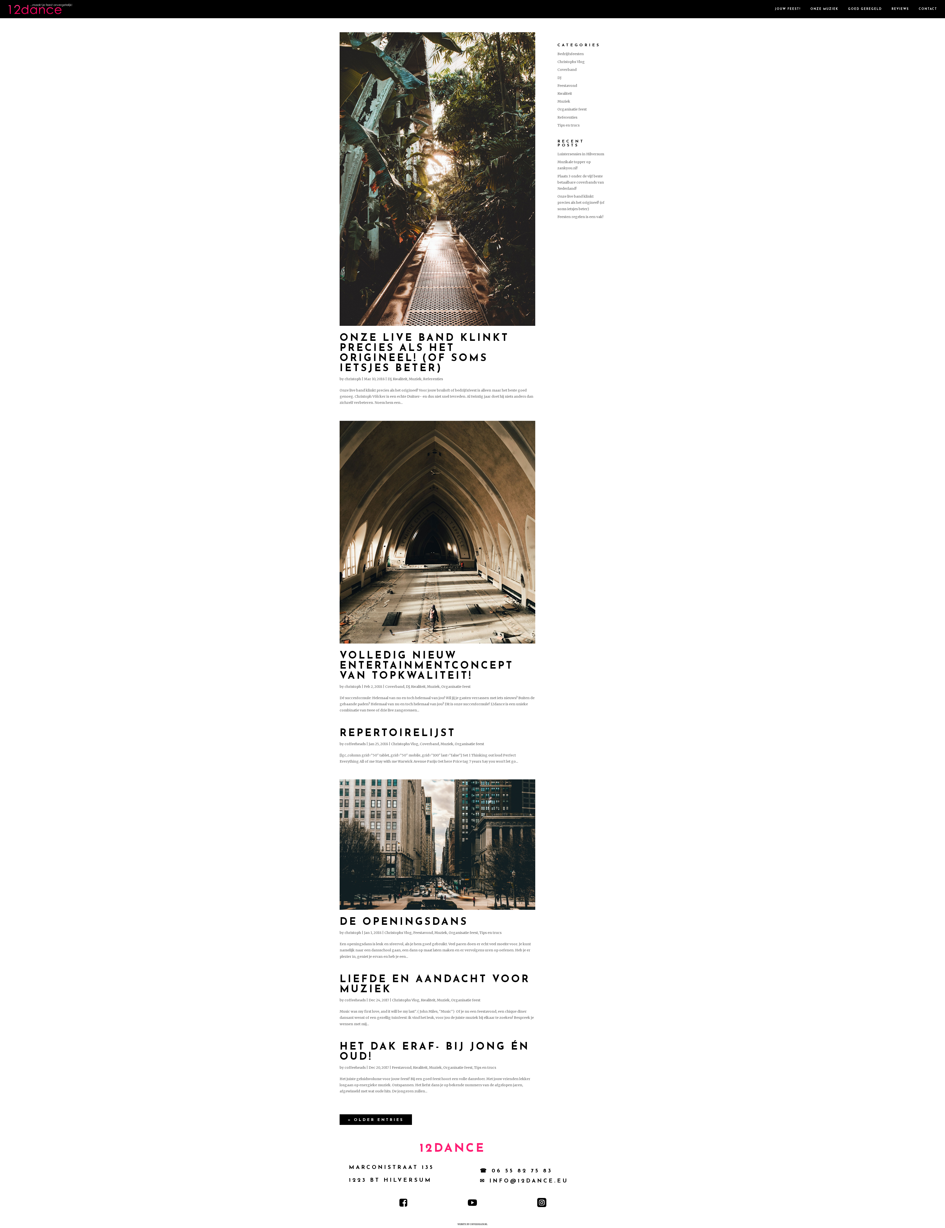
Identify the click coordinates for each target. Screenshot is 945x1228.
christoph (353, 379)
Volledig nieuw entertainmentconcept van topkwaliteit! (427, 666)
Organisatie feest (456, 686)
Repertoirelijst (398, 733)
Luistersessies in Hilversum (580, 154)
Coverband (394, 686)
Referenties (433, 379)
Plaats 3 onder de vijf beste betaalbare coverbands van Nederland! (580, 182)
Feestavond (423, 932)
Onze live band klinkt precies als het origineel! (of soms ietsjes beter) (424, 353)
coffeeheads (355, 744)
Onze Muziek (824, 9)
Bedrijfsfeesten (570, 54)
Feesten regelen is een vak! (580, 217)
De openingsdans (404, 922)
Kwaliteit (400, 379)
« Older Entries (376, 1120)
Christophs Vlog (404, 744)
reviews (900, 9)
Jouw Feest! (788, 9)
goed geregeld (865, 9)
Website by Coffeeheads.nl (472, 1224)
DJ (389, 379)
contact (928, 9)
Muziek (415, 379)
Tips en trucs (490, 932)
